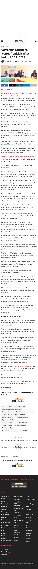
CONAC (4, 414)
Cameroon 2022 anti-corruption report (12, 409)
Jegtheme (3, 565)
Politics (28, 506)
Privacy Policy (5, 552)
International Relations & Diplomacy (17, 503)
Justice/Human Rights (18, 509)
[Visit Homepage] (19, 41)
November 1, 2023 (26, 61)
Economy (4, 512)
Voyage (28, 538)
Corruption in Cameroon (8, 417)
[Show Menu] (2, 41)
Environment (5, 525)
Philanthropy (30, 504)
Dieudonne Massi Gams (23, 417)
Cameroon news (29, 412)
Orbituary (16, 540)
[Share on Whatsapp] (19, 85)
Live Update (17, 515)
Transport (29, 533)
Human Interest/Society (6, 539)
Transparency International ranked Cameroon (15, 157)
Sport (27, 522)
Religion (28, 512)
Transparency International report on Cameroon (14, 430)
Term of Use (4, 549)
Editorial (3, 517)
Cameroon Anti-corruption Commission (12, 412)
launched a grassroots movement (21, 366)
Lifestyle (16, 512)
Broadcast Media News (20, 406)
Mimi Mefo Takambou (7, 425)
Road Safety (29, 514)
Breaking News (5, 504)
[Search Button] (36, 41)
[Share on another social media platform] (33, 85)
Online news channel (20, 425)
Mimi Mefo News (23, 422)
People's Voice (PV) (30, 500)
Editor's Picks (5, 514)
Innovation (17, 499)
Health (3, 536)
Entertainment (5, 522)
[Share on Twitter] (12, 85)
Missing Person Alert (18, 521)
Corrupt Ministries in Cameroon (16, 414)
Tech (27, 525)
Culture (3, 509)
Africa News (8, 406)
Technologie (30, 528)
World (28, 541)
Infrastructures (18, 497)
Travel (28, 536)
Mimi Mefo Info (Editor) (13, 61)
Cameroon (8, 46)
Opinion (16, 537)
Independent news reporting (9, 422)
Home (2, 46)
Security (28, 520)
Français (4, 533)
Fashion (3, 528)
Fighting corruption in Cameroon (10, 420)
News (15, 528)
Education (4, 520)
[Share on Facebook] (4, 85)
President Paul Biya (7, 172)
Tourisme (29, 530)
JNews (6, 563)
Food (3, 530)
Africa (3, 501)
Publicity (28, 509)
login (6, 456)
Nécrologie (17, 525)
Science (28, 517)
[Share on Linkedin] (26, 85)
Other (27, 497)
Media (15, 518)
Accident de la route (6, 497)
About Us (4, 554)
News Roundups (19, 535)
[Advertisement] (19, 19)
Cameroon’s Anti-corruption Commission (14, 93)
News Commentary (17, 531)
